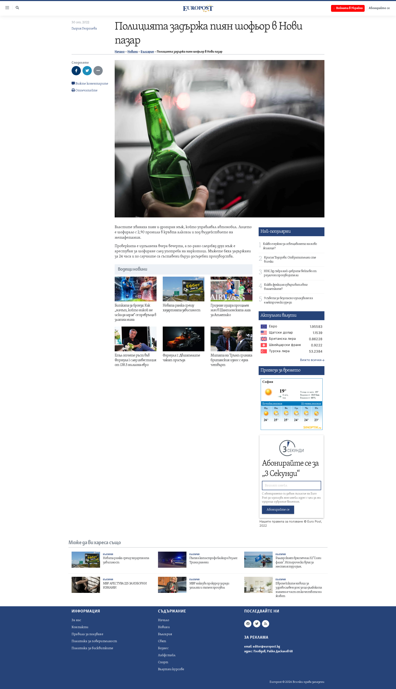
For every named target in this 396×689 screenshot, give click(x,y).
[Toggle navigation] (5, 7)
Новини (132, 51)
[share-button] (76, 70)
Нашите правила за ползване (281, 521)
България (147, 51)
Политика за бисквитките (92, 648)
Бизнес (163, 648)
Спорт (163, 662)
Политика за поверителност (94, 641)
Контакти (80, 627)
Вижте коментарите (91, 83)
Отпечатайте (86, 90)
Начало (120, 51)
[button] (17, 8)
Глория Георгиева (84, 28)
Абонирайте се (379, 8)
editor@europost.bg (266, 646)
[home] (198, 8)
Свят (162, 641)
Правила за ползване (87, 634)
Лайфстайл (167, 655)
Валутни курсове (171, 669)
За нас (76, 620)
